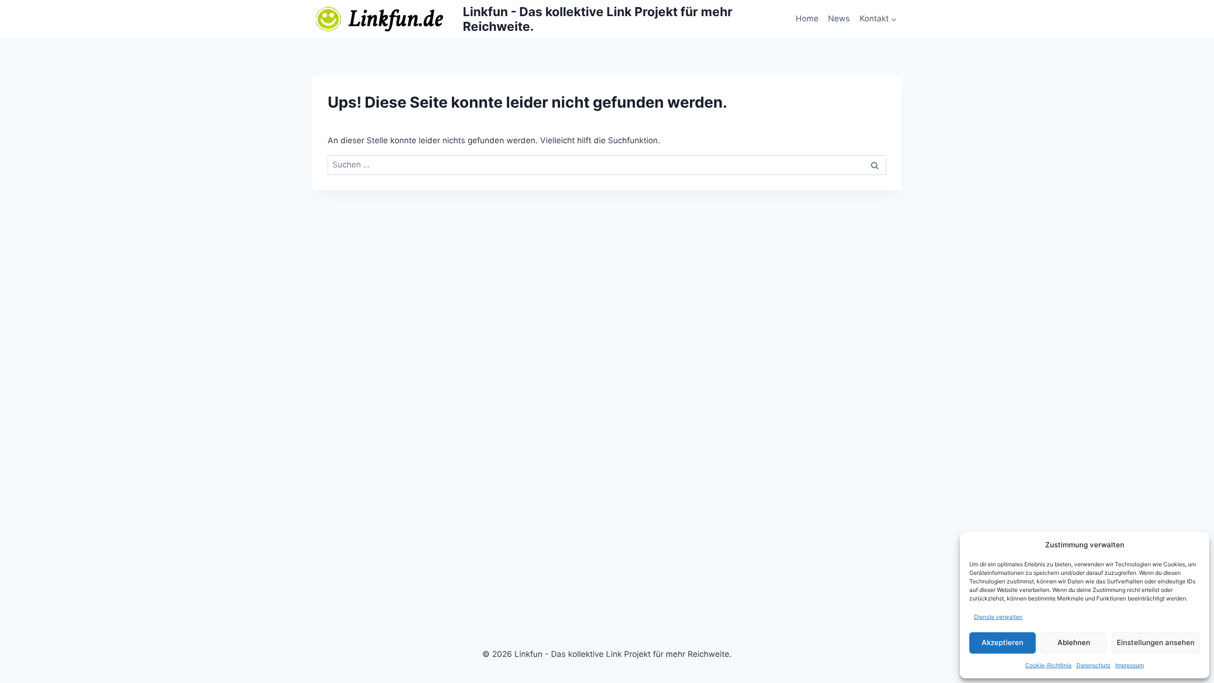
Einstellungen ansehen (1156, 642)
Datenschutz (1093, 665)
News (839, 18)
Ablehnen (1074, 642)
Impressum (1129, 665)
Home (807, 18)
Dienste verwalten (998, 616)
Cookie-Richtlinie (1048, 665)
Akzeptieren (1002, 642)
